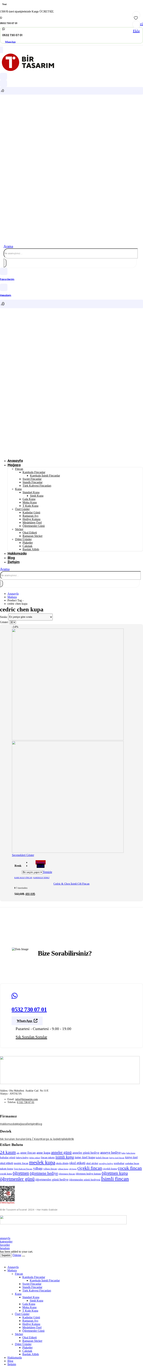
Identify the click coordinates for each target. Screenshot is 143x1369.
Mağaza (13, 465)
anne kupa (43, 1152)
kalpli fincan (102, 1157)
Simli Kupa (36, 495)
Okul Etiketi (30, 532)
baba (123, 1153)
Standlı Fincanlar (32, 482)
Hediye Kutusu (31, 519)
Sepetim (5, 1255)
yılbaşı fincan (50, 1168)
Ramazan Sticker (32, 535)
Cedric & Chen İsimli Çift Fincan (71, 883)
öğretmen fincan (67, 1173)
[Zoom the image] (71, 1070)
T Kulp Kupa (30, 505)
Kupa (18, 489)
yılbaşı (37, 1168)
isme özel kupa (85, 1157)
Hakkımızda (17, 553)
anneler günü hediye (85, 1152)
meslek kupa (42, 1162)
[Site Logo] (28, 71)
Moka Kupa (30, 502)
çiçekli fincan (89, 1168)
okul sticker (92, 1163)
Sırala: (4, 616)
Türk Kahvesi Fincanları (37, 485)
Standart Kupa (31, 492)
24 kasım (8, 1152)
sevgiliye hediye (106, 1163)
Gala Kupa (29, 499)
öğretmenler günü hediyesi (84, 1179)
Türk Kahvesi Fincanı (23, 1169)
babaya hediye (22, 1157)
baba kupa (130, 1153)
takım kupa (6, 1168)
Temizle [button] (47, 872)
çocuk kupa (6, 1173)
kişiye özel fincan (116, 1158)
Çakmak (27, 546)
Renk (18, 865)
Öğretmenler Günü (34, 525)
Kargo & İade (50, 1139)
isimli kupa (64, 1157)
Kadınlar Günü (31, 512)
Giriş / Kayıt (33, 1139)
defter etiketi (34, 1158)
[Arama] (5, 262)
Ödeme (17, 1255)
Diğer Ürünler (23, 539)
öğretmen (21, 1173)
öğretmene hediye (44, 1173)
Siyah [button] (40, 865)
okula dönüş (62, 1163)
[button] (8, 246)
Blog (39, 1124)
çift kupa (73, 1169)
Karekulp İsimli (41, 878)
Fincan (19, 468)
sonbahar (119, 1163)
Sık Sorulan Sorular (13, 1139)
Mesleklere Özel (32, 522)
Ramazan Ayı (30, 515)
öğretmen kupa (115, 1173)
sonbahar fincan (132, 1163)
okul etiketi (77, 1163)
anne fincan (28, 1152)
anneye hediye (110, 1152)
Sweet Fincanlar (32, 478)
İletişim (13, 562)
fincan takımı (48, 1157)
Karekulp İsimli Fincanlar (45, 475)
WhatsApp (10, 41)
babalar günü (7, 1157)
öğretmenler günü (17, 1179)
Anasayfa (13, 1267)
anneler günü (61, 1152)
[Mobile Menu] (1, 50)
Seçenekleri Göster (23, 855)
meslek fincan (21, 1163)
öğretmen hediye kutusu (88, 1173)
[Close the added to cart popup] (23, 1256)
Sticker (19, 529)
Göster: (4, 622)
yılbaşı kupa (63, 1169)
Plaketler (28, 542)
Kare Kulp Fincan (23, 878)
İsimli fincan (115, 1179)
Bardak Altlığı (31, 549)
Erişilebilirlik (66, 1139)
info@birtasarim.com (26, 1099)
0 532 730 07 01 (25, 1102)
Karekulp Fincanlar (34, 472)
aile (18, 1153)
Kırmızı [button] (40, 862)
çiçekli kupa (110, 1168)
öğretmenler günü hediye (52, 1179)
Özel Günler (22, 509)
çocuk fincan (130, 1167)
